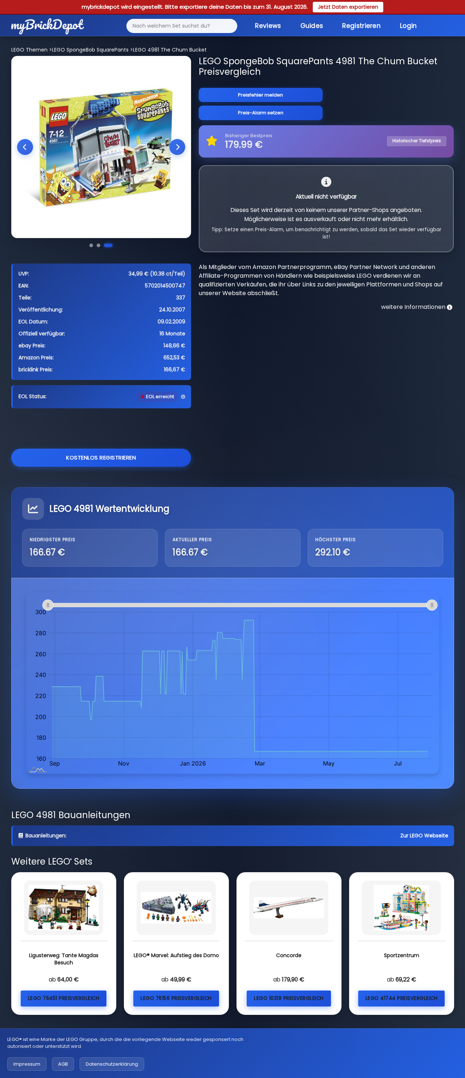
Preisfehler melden (260, 94)
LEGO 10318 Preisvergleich (289, 998)
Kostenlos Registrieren (101, 457)
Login (408, 25)
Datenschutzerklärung (112, 1064)
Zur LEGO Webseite (424, 835)
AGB (63, 1064)
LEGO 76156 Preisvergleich (176, 998)
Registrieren (361, 25)
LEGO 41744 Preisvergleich (401, 998)
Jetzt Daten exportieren (348, 7)
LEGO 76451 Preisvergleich (64, 998)
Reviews (268, 25)
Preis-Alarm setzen (260, 112)
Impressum (26, 1064)
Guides (311, 25)
